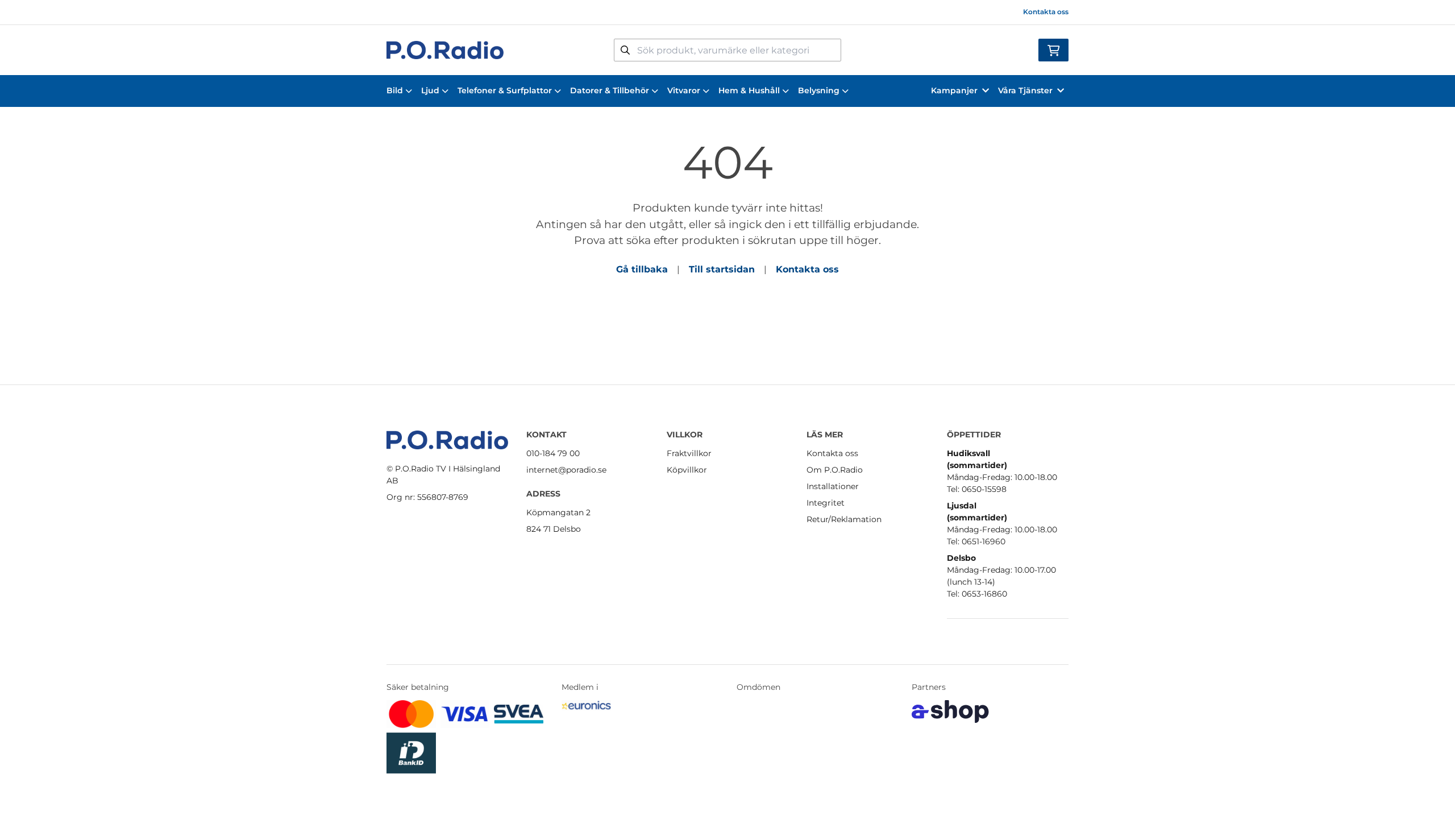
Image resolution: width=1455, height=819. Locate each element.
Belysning (818, 90)
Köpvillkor (687, 470)
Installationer (833, 486)
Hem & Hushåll (749, 90)
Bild (394, 90)
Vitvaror (683, 90)
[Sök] (625, 50)
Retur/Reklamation (844, 519)
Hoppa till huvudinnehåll (723, 15)
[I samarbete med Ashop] (950, 711)
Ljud (430, 90)
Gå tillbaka (642, 269)
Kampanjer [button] (954, 90)
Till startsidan (722, 269)
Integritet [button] (826, 503)
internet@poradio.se (566, 470)
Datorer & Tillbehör (609, 90)
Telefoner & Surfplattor (505, 90)
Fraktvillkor (689, 453)
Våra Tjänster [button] (1025, 90)
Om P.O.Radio (835, 470)
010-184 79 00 (553, 453)
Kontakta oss (1046, 11)
